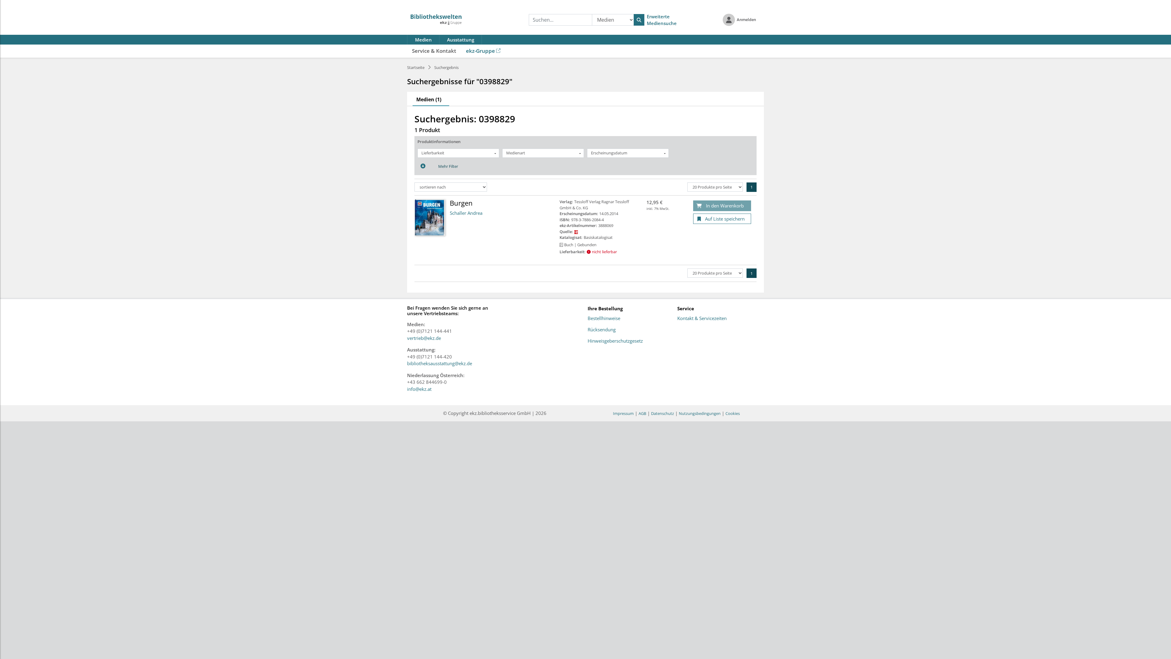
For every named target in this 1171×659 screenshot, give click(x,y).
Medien (423, 40)
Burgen (461, 202)
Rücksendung (602, 330)
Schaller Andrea (466, 213)
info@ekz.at (419, 389)
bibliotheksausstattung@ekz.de (439, 363)
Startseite (415, 67)
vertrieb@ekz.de (424, 338)
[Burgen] (429, 217)
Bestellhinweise (604, 318)
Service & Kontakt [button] (434, 50)
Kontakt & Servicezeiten (702, 318)
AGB (642, 413)
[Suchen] (639, 20)
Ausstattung (460, 40)
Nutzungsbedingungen (700, 413)
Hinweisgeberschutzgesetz (615, 341)
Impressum (623, 413)
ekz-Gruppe (480, 50)
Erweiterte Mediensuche (662, 20)
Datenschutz (662, 413)
